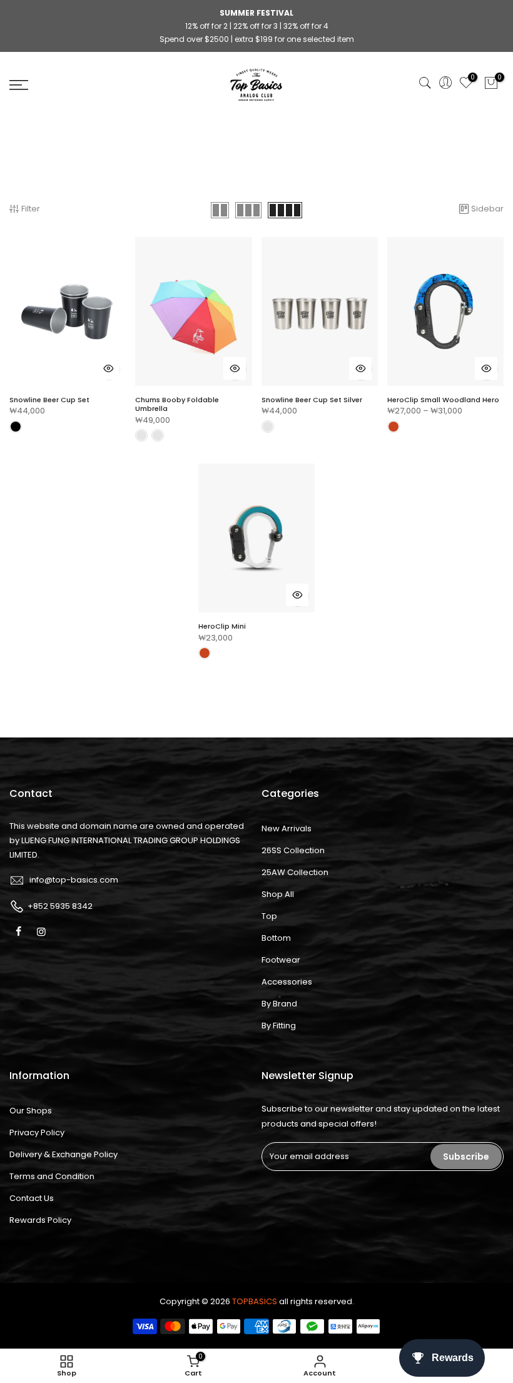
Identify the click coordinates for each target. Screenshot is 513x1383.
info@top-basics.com (73, 880)
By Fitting (279, 1025)
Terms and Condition (51, 1176)
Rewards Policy (40, 1220)
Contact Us (31, 1198)
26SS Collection (293, 850)
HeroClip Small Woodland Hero (443, 400)
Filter (30, 209)
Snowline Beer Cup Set (49, 400)
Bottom (276, 938)
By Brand (279, 1004)
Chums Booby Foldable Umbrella (177, 404)
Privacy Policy (36, 1132)
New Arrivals (287, 828)
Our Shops (30, 1111)
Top (269, 916)
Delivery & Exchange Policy (63, 1154)
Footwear (281, 960)
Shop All (278, 894)
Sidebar (487, 209)
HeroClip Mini (222, 626)
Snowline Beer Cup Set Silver (312, 400)
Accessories (287, 982)
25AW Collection (295, 872)
